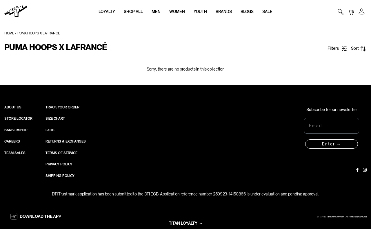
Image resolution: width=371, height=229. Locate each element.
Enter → (331, 144)
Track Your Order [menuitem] (62, 107)
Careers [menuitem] (12, 141)
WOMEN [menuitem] (177, 11)
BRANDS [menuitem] (224, 11)
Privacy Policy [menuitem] (59, 164)
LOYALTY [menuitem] (107, 11)
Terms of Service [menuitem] (61, 153)
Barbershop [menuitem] (16, 130)
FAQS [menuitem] (50, 130)
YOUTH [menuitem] (200, 11)
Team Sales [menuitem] (15, 153)
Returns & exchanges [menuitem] (66, 141)
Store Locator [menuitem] (18, 118)
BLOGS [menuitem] (247, 11)
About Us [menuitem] (12, 107)
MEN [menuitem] (156, 11)
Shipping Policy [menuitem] (60, 175)
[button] (185, 223)
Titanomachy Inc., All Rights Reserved (346, 217)
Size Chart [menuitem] (55, 118)
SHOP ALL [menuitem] (133, 11)
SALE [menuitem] (267, 11)
